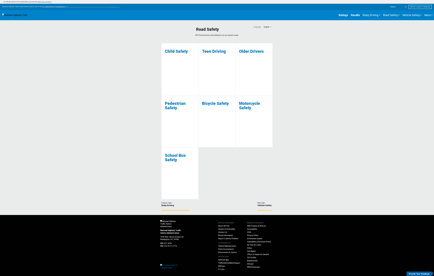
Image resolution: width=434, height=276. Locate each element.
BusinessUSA (252, 261)
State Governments (226, 249)
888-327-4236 (166, 243)
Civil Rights (251, 251)
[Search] (405, 7)
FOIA (249, 232)
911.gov (221, 269)
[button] (371, 15)
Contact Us (222, 232)
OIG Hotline (251, 257)
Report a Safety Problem (420, 7)
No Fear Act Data (254, 245)
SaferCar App (223, 260)
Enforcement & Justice (227, 252)
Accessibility (252, 229)
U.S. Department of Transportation (53, 6)
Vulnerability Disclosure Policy (259, 242)
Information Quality (254, 238)
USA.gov (250, 264)
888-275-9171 (166, 246)
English (267, 27)
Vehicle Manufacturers (227, 246)
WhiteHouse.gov (253, 267)
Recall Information (225, 235)
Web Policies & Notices (256, 226)
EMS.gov (221, 266)
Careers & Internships (226, 229)
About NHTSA (223, 226)
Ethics (249, 248)
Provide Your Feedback (419, 273)
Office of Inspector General (258, 254)
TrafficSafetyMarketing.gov (229, 263)
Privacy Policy (252, 235)
